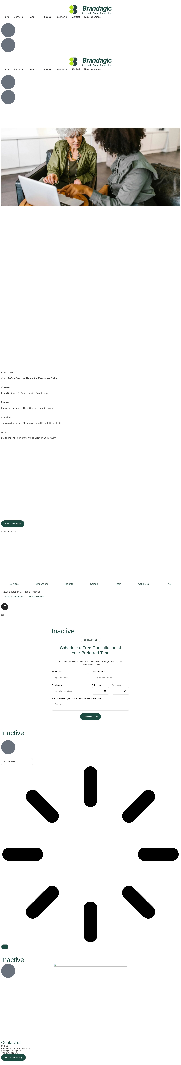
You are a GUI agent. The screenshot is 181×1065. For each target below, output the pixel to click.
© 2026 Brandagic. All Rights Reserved (20, 592)
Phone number (98, 672)
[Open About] (38, 17)
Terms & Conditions (14, 597)
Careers (94, 584)
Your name (56, 672)
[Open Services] (24, 17)
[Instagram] (4, 606)
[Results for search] (90, 854)
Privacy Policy (36, 597)
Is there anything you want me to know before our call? (76, 699)
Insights (69, 584)
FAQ (169, 584)
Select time (117, 685)
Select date (97, 685)
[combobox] (17, 761)
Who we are (42, 584)
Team (118, 584)
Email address (58, 685)
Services (14, 584)
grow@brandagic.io (11, 1050)
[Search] (4, 946)
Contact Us (143, 584)
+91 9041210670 (9, 1053)
